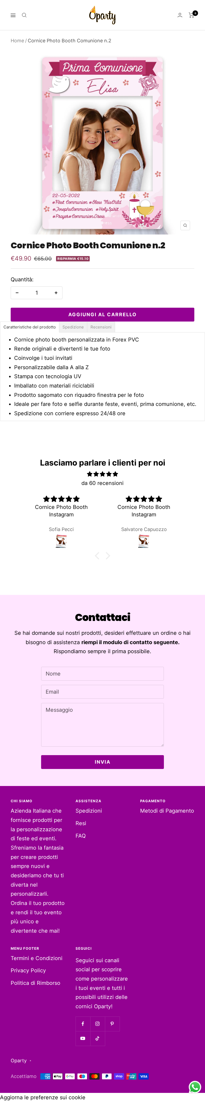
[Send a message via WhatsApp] (195, 1087)
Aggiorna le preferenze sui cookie (42, 1097)
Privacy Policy (28, 970)
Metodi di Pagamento (167, 811)
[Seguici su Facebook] (83, 1024)
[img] (102, 474)
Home (17, 40)
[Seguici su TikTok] (97, 1038)
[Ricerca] (24, 15)
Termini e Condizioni (36, 958)
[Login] (180, 15)
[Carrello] (191, 15)
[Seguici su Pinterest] (112, 1024)
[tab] (29, 327)
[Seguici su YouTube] (83, 1038)
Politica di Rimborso (35, 983)
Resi (81, 823)
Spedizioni (89, 811)
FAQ (81, 836)
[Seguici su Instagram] (97, 1024)
